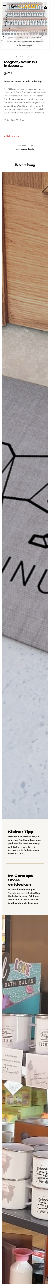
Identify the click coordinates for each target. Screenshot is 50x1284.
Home (6, 57)
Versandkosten (28, 149)
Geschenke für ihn (28, 57)
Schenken (15, 57)
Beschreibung (25, 165)
